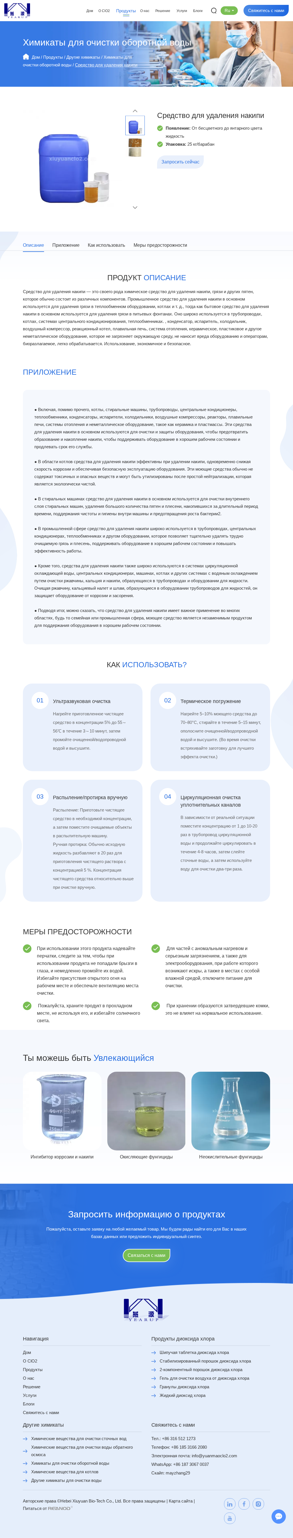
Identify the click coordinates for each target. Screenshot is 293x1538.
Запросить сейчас (180, 161)
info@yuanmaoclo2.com (214, 1455)
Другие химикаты (83, 57)
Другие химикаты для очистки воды (66, 1480)
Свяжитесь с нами (266, 10)
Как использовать (106, 245)
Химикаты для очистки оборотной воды (70, 1463)
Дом (89, 11)
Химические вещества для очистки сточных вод (78, 1438)
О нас (144, 11)
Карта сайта (181, 1500)
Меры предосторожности (160, 245)
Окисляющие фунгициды (146, 1156)
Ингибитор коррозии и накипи (62, 1156)
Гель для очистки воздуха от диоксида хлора (204, 1378)
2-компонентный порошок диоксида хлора (201, 1369)
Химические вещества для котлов (64, 1471)
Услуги (182, 11)
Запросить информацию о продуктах (146, 1214)
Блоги (198, 11)
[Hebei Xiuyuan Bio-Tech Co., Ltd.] (17, 10)
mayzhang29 (178, 1472)
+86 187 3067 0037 (191, 1464)
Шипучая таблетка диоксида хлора (194, 1352)
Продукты (126, 10)
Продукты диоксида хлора (183, 1339)
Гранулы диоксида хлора (184, 1386)
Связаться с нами (146, 1255)
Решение (162, 11)
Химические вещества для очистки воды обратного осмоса (82, 1451)
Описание (33, 245)
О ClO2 (104, 11)
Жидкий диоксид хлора (182, 1395)
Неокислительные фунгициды (231, 1156)
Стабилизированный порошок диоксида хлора (205, 1361)
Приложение (66, 245)
